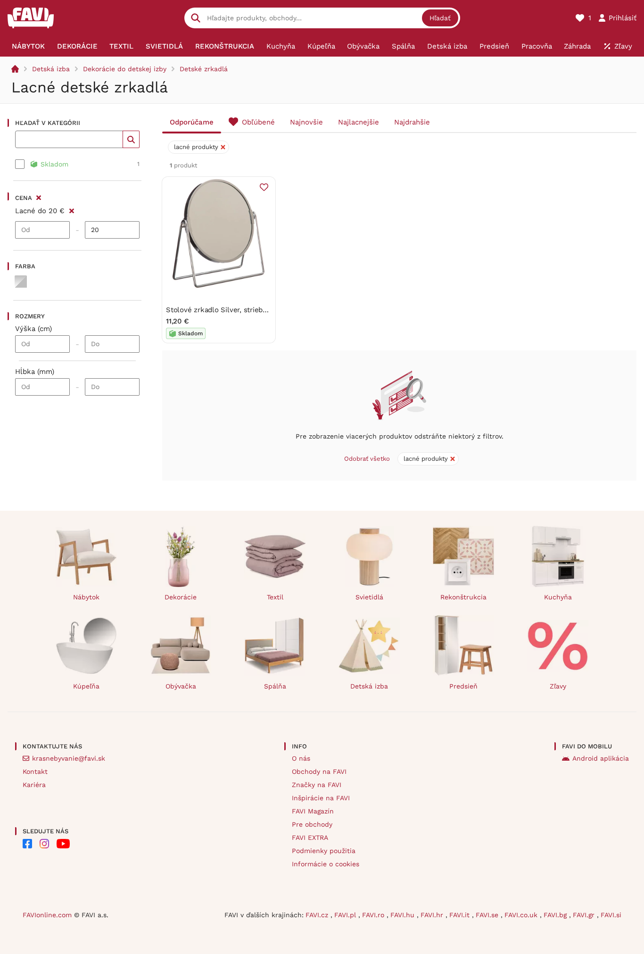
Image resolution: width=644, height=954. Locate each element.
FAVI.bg (556, 915)
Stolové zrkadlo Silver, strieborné (222, 310)
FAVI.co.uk (522, 915)
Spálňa (275, 686)
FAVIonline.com (47, 915)
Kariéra (34, 784)
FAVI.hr (433, 915)
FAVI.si (611, 915)
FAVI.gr (585, 915)
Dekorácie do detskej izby (124, 69)
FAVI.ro (374, 915)
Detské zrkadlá (204, 69)
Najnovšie (306, 122)
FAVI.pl (346, 915)
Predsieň (463, 686)
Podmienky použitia (323, 850)
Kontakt (35, 771)
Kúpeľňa (86, 686)
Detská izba (51, 69)
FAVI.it (460, 915)
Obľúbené (258, 122)
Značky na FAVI (316, 784)
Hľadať (440, 18)
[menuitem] (28, 46)
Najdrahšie (412, 122)
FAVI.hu (403, 915)
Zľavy (558, 686)
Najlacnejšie (358, 122)
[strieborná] (21, 281)
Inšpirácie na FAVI (321, 798)
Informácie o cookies (325, 864)
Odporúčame (192, 122)
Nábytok (86, 597)
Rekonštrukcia (463, 597)
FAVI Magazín (313, 811)
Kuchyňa (558, 597)
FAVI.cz (317, 915)
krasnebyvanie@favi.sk (68, 758)
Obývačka (180, 686)
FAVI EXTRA (310, 837)
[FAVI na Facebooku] (27, 843)
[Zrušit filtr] (71, 209)
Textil (275, 597)
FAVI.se (488, 915)
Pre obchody (312, 824)
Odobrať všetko (367, 458)
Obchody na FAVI (319, 771)
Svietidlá (369, 597)
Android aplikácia (600, 758)
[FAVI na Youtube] (63, 843)
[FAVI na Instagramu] (44, 843)
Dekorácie (181, 597)
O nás (301, 758)
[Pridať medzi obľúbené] (264, 187)
